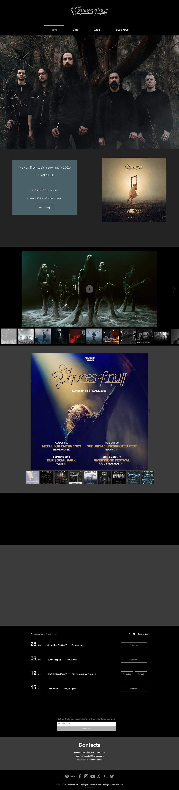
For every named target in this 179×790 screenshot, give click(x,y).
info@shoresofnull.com (92, 759)
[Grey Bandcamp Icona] (73, 776)
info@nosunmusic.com (95, 752)
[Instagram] (86, 776)
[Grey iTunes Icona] (99, 776)
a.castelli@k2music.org (93, 756)
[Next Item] (174, 289)
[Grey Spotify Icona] (67, 776)
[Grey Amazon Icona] (105, 776)
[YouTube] (92, 776)
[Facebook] (80, 776)
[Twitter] (112, 776)
